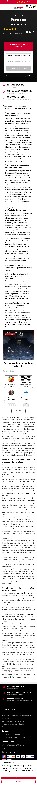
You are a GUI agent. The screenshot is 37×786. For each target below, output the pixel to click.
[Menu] (7, 6)
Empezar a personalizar (18, 68)
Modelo (10, 61)
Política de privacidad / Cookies (13, 724)
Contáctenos (6, 727)
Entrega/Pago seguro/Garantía (13, 745)
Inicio (12, 15)
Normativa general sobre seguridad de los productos (16, 717)
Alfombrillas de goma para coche (13, 737)
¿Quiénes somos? (7, 713)
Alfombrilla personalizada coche (13, 734)
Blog (3, 748)
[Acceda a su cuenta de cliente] (30, 6)
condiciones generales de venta (13, 721)
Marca (10, 55)
